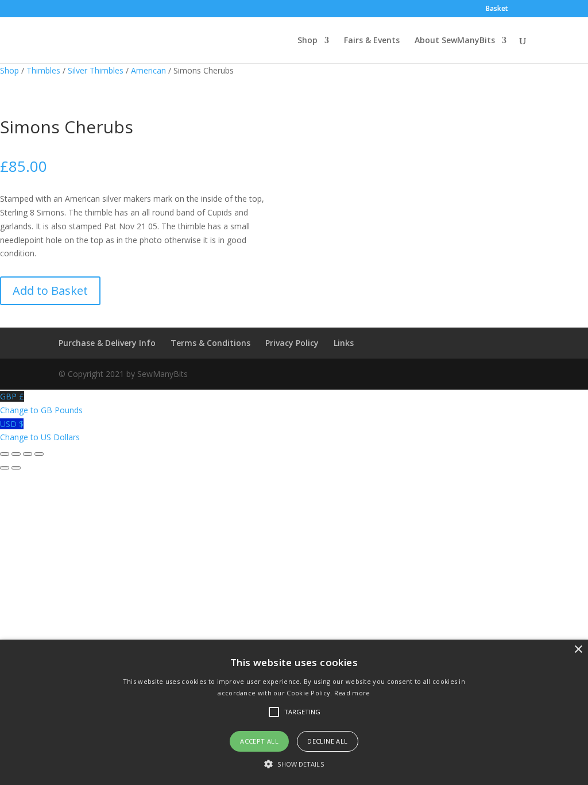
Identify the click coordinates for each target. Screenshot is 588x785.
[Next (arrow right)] (16, 468)
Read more (352, 692)
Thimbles (43, 70)
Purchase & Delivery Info (107, 342)
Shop (307, 40)
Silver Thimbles (95, 70)
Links (344, 342)
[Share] (27, 454)
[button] (293, 764)
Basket (497, 9)
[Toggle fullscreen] (16, 454)
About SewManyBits (455, 40)
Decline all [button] (327, 741)
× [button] (578, 649)
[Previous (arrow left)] (4, 468)
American (148, 70)
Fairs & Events (372, 40)
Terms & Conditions (210, 342)
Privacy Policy (292, 342)
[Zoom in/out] (4, 454)
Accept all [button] (259, 741)
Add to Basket (50, 290)
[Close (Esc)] (39, 454)
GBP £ (41, 403)
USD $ (40, 430)
